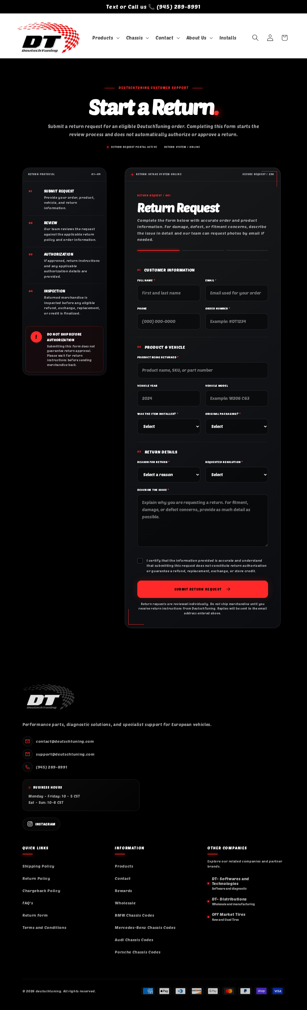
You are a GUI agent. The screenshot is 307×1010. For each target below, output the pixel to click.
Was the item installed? (157, 413)
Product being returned (157, 357)
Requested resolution (224, 462)
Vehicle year (147, 385)
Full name (146, 280)
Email (210, 280)
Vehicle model (216, 385)
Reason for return (153, 462)
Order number (217, 308)
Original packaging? (223, 413)
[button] (105, 38)
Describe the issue (153, 489)
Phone (142, 308)
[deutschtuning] (48, 697)
